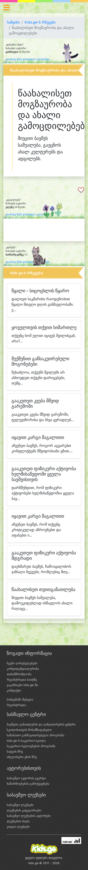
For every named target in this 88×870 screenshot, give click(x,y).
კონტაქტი (14, 690)
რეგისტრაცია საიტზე (22, 679)
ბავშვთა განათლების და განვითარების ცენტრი (41, 724)
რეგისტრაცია (16, 705)
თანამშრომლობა (19, 674)
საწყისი (13, 22)
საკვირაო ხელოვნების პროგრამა (31, 746)
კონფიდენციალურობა (23, 668)
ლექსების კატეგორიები (24, 810)
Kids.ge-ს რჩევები (40, 22)
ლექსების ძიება (18, 821)
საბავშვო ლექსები (20, 805)
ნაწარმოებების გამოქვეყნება (28, 783)
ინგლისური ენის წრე (22, 757)
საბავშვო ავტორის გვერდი (26, 778)
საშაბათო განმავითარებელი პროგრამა (35, 735)
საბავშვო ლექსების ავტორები (29, 816)
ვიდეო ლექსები (18, 826)
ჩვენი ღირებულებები (22, 663)
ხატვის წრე (15, 751)
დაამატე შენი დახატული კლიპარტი (28, 59)
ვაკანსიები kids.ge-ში (22, 685)
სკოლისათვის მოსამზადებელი (29, 730)
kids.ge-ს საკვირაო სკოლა (26, 740)
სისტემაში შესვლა (20, 699)
